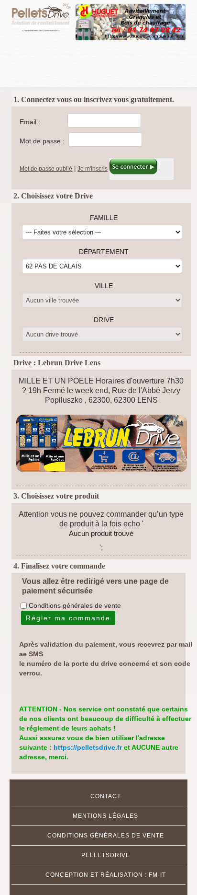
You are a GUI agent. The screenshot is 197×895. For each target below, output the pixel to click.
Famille (104, 217)
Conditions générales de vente (75, 605)
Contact (105, 796)
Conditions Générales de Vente (105, 835)
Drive (104, 320)
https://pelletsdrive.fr (89, 747)
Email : (30, 122)
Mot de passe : (42, 141)
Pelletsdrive (105, 855)
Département (104, 252)
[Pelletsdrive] (43, 15)
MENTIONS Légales (105, 816)
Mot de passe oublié (46, 168)
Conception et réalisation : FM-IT (105, 875)
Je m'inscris (92, 168)
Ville (104, 286)
